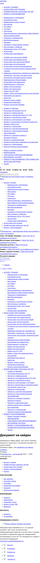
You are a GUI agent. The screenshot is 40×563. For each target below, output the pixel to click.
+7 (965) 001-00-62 (20, 245)
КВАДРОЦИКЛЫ (9, 153)
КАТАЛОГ (3, 1)
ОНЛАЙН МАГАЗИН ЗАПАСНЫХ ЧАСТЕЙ (18, 12)
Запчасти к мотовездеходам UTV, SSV (18, 115)
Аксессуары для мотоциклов (14, 64)
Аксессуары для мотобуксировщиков (18, 66)
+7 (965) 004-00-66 (26, 251)
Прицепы (7, 42)
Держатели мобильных (12, 102)
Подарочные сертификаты (13, 54)
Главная (7, 265)
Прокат (6, 471)
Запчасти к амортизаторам (14, 140)
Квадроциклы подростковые (14, 22)
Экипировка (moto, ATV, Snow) (15, 49)
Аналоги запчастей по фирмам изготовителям (21, 142)
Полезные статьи (10, 502)
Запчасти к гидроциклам (13, 144)
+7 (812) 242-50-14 (28, 236)
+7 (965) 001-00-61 (27, 240)
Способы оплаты (10, 481)
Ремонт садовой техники (13, 150)
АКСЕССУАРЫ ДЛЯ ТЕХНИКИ (14, 9)
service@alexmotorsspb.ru (29, 249)
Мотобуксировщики (11, 40)
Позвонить (4, 172)
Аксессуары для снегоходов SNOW (17, 62)
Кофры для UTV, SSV (11, 91)
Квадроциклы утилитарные (14, 18)
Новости (7, 498)
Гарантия (7, 488)
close (2, 3)
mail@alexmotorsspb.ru (8, 238)
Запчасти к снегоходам (12, 126)
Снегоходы (8, 31)
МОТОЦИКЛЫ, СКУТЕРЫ (13, 157)
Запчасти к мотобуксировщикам (16, 129)
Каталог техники (10, 183)
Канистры (7, 98)
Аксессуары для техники (13, 223)
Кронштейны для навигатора (14, 82)
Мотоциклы (8, 24)
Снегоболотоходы (10, 20)
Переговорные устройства (14, 84)
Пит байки (7, 27)
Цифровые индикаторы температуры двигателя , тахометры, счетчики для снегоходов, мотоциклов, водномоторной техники (22, 75)
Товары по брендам (11, 108)
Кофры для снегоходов (12, 89)
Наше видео (8, 500)
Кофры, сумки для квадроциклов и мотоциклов (21, 93)
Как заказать (8, 479)
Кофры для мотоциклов (12, 87)
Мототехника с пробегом (13, 47)
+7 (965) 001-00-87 (13, 249)
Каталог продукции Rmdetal (14, 105)
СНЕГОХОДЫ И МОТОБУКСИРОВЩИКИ (18, 155)
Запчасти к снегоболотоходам (15, 117)
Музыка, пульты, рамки (12, 100)
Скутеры (7, 29)
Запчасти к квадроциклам (13, 113)
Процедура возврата (11, 490)
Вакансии (7, 507)
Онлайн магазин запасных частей (16, 225)
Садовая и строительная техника (16, 45)
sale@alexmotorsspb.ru (8, 242)
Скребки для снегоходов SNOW (15, 57)
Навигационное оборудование (15, 80)
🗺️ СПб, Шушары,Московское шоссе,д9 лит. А (5, 259)
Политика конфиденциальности (12, 541)
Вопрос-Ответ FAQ (10, 504)
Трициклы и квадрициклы (13, 38)
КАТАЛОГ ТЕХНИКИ (11, 7)
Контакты (7, 514)
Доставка (7, 483)
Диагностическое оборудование (16, 147)
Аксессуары (8, 51)
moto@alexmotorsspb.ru (8, 254)
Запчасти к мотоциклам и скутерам (17, 120)
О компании (8, 516)
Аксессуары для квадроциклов (15, 60)
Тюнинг (6, 164)
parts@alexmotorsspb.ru (8, 247)
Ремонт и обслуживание (13, 227)
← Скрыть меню (6, 269)
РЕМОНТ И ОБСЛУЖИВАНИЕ (14, 14)
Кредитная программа (12, 486)
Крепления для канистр (12, 96)
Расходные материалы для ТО (15, 111)
